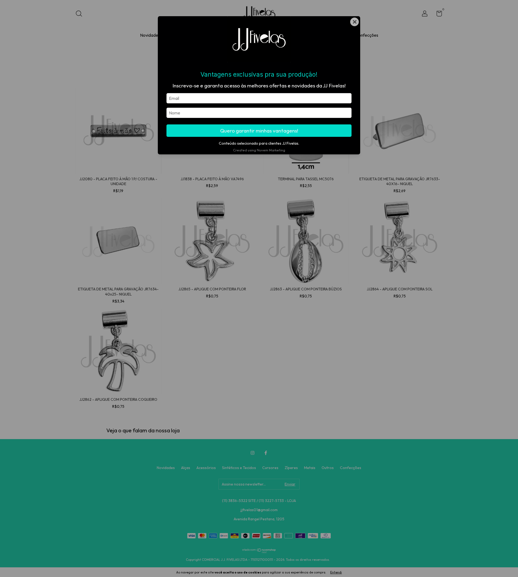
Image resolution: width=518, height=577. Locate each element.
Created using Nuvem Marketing (259, 150)
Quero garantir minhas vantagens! (259, 130)
